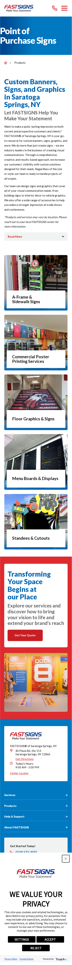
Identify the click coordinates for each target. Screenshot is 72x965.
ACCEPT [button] (50, 939)
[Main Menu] (64, 8)
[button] (65, 858)
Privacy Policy (11, 958)
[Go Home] (5, 62)
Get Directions (24, 759)
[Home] (19, 8)
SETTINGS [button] (22, 939)
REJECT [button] (36, 948)
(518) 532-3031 (26, 852)
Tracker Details (26, 958)
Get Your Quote (25, 635)
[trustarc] (61, 959)
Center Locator (19, 773)
